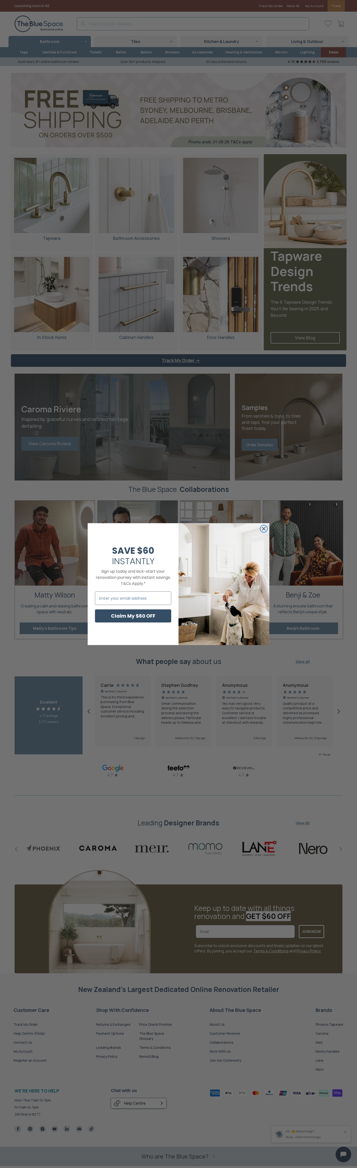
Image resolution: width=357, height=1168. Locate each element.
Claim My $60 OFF (133, 616)
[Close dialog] (263, 528)
